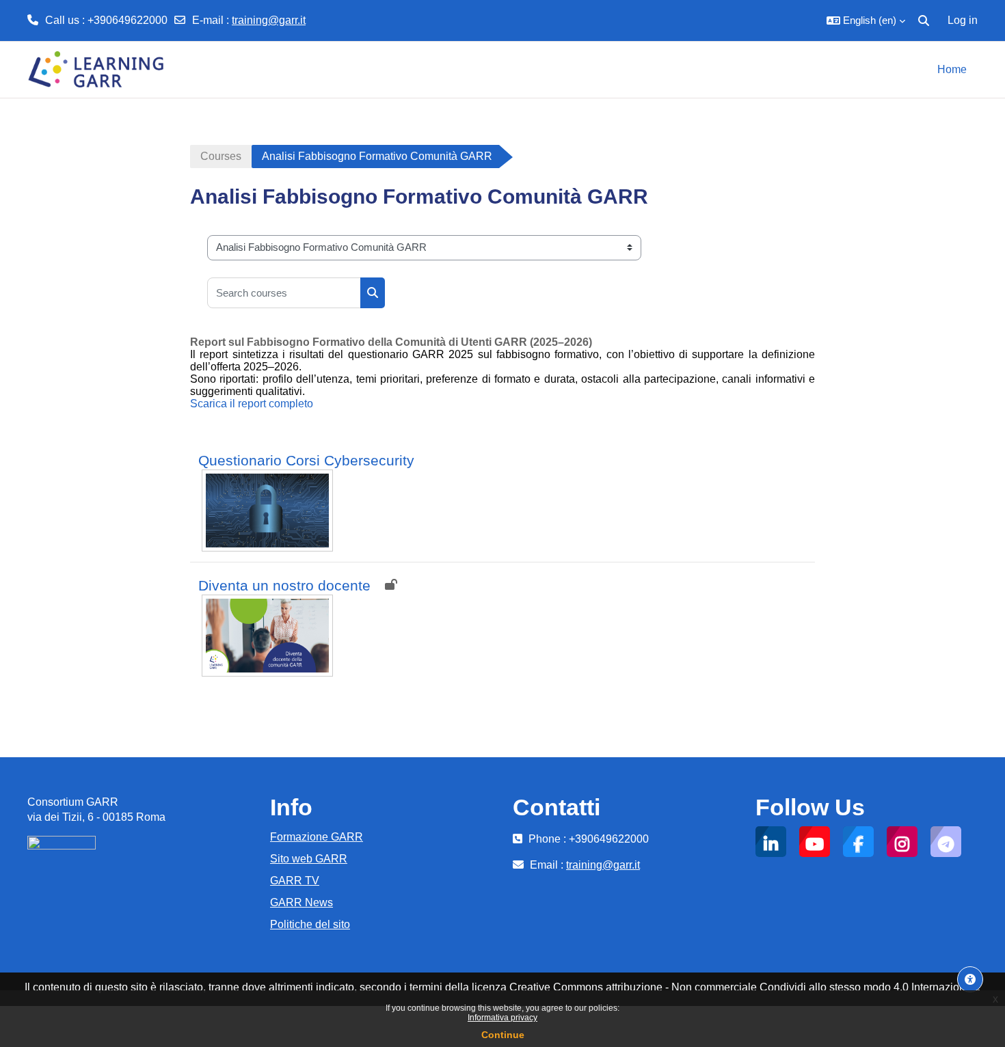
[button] (865, 20)
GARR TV (294, 880)
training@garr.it (269, 20)
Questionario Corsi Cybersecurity (306, 460)
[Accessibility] (970, 979)
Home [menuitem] (952, 69)
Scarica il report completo (251, 403)
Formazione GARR (316, 837)
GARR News (301, 902)
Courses (220, 156)
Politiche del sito (310, 924)
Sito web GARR (308, 859)
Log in (963, 20)
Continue (502, 1034)
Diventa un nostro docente (284, 585)
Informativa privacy (502, 1017)
